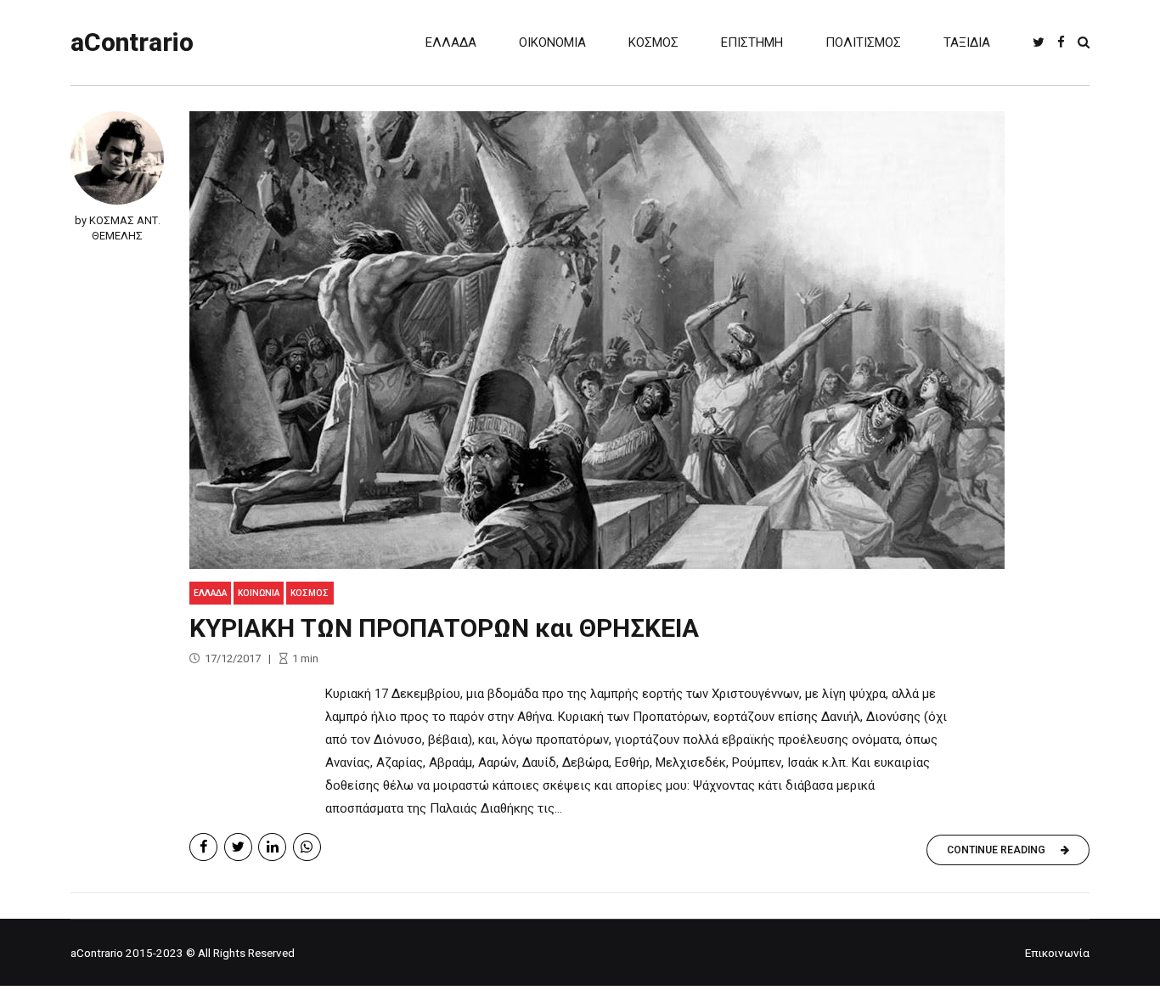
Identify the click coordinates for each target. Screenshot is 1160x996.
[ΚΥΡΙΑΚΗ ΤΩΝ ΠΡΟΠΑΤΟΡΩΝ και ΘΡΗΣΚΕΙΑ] (639, 340)
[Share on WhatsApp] (307, 847)
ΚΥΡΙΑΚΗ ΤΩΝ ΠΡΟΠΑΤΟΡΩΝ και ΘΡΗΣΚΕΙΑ (444, 628)
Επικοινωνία (1057, 952)
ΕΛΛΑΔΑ (450, 42)
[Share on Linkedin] (272, 847)
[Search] (1084, 42)
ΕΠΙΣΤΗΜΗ (752, 42)
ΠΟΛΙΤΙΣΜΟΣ (863, 42)
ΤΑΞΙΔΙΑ (966, 42)
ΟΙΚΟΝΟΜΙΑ (552, 42)
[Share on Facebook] (203, 847)
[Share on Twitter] (238, 847)
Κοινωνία (258, 593)
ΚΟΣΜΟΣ (653, 42)
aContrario (132, 42)
